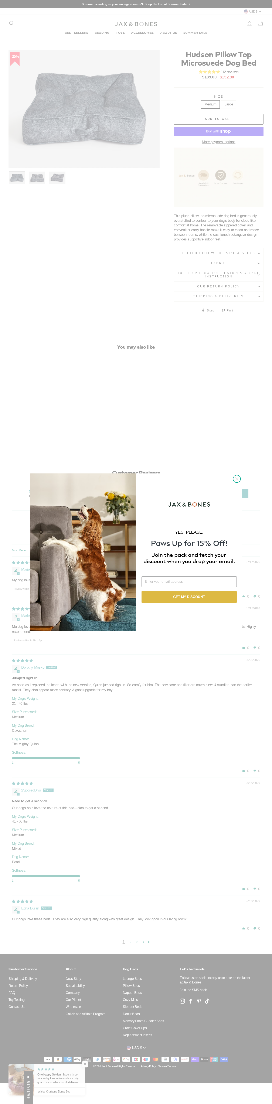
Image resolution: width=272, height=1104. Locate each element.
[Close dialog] (237, 479)
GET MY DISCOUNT (189, 597)
